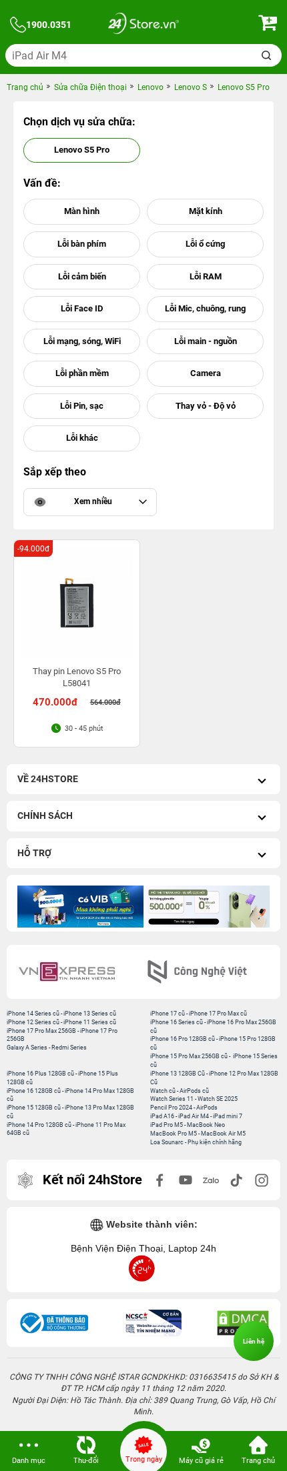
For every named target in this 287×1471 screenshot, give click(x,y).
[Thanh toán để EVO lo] (207, 907)
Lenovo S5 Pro (81, 150)
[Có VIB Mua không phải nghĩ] (80, 907)
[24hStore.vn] (143, 25)
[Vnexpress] (78, 972)
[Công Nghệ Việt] (208, 972)
